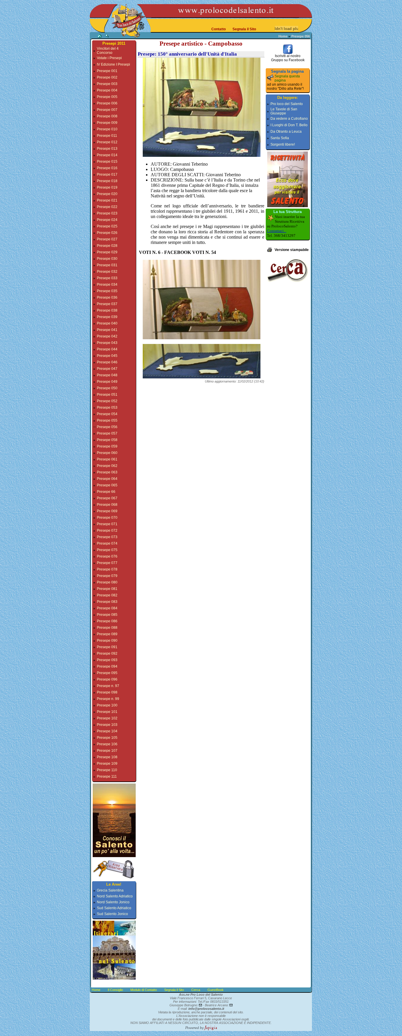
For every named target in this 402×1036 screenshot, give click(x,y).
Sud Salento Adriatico (114, 908)
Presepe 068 (107, 505)
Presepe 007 (107, 110)
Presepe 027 (107, 239)
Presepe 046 (107, 362)
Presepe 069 (107, 511)
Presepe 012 (107, 142)
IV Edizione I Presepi (113, 64)
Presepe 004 (107, 90)
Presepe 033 (107, 278)
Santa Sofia (279, 138)
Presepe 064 (107, 479)
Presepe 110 (107, 770)
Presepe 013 (107, 149)
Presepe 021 (107, 200)
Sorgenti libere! (282, 144)
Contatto (218, 29)
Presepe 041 (107, 330)
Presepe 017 (107, 174)
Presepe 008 (107, 116)
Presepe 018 (107, 181)
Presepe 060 (107, 453)
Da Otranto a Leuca (286, 131)
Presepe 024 (107, 220)
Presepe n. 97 (108, 686)
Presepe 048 (107, 375)
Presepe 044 (107, 349)
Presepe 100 (107, 705)
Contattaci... (276, 231)
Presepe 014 (107, 155)
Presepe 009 (107, 123)
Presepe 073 (107, 537)
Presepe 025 (107, 226)
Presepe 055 (107, 420)
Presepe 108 (107, 757)
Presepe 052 (107, 401)
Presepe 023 (107, 213)
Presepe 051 (107, 395)
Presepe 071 (107, 524)
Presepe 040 (107, 323)
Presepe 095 (107, 673)
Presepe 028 (107, 246)
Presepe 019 (107, 187)
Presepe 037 (107, 304)
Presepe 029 (107, 252)
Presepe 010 (107, 129)
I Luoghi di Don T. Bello (289, 125)
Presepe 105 (107, 738)
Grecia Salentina (110, 890)
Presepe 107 (107, 751)
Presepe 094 (107, 666)
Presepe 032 (107, 272)
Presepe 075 (107, 550)
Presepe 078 (107, 569)
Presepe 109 (107, 763)
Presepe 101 (107, 712)
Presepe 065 (107, 485)
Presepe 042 (107, 336)
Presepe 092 (107, 653)
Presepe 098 (107, 692)
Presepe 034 (107, 284)
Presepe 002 (107, 77)
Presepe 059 (107, 446)
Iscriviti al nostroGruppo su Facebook (288, 58)
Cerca (195, 990)
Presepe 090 (107, 640)
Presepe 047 (107, 369)
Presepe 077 (107, 563)
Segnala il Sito (244, 29)
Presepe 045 (107, 356)
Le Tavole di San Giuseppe (283, 111)
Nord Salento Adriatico (115, 896)
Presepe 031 (107, 265)
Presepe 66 (106, 492)
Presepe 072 (107, 530)
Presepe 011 (107, 136)
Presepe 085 (107, 615)
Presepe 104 (107, 731)
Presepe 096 (107, 679)
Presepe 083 (107, 602)
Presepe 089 (107, 634)
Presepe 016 (107, 168)
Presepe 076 (107, 556)
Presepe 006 (107, 103)
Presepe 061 (107, 459)
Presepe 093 (107, 660)
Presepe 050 (107, 388)
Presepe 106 (107, 744)
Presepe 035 (107, 291)
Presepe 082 (107, 595)
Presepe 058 (107, 440)
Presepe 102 (107, 718)
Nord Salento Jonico (113, 902)
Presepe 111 (107, 776)
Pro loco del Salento (286, 104)
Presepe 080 (107, 582)
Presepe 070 (107, 517)
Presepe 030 (107, 259)
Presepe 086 (107, 621)
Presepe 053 (107, 407)
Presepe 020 (107, 194)
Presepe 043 (107, 343)
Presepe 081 (107, 589)
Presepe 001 (107, 71)
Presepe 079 (107, 576)
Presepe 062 (107, 466)
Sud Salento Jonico (112, 914)
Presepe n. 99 (108, 699)
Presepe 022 (107, 207)
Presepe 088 (107, 628)
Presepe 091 (107, 647)
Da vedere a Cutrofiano (289, 119)
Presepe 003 (107, 84)
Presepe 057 (107, 433)
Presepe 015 (107, 161)
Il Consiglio (115, 990)
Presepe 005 (107, 97)
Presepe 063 (107, 472)
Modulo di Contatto (143, 990)
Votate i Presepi (109, 58)
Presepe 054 (107, 414)
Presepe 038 (107, 310)
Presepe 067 (107, 498)
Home (283, 36)
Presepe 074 (107, 543)
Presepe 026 (107, 233)
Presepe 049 (107, 382)
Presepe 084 (107, 608)
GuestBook (215, 990)
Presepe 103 (107, 725)
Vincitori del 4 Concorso (108, 50)
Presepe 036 (107, 297)
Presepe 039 (107, 317)
